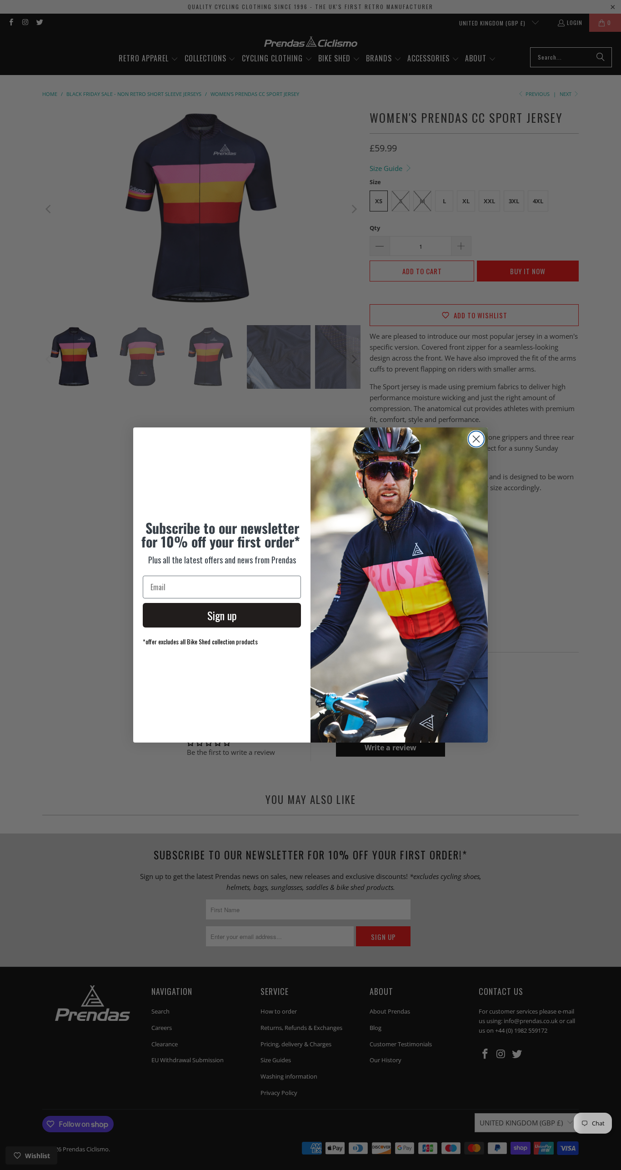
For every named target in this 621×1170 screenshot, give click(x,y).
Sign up (222, 615)
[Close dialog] (476, 439)
